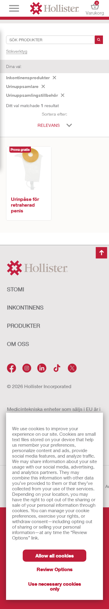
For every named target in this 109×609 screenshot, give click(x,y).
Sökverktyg (16, 51)
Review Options (55, 569)
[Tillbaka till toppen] (101, 253)
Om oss (18, 343)
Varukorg (95, 8)
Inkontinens (25, 307)
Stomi (15, 289)
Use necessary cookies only (54, 586)
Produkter (23, 325)
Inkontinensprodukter (28, 77)
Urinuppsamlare (22, 86)
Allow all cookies (54, 555)
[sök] (99, 40)
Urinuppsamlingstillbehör (32, 95)
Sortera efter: (54, 114)
